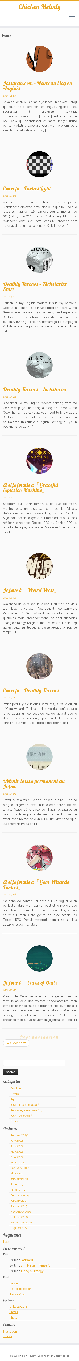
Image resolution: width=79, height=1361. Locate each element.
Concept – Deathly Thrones (31, 690)
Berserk (14, 1283)
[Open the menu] (72, 18)
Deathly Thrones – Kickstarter (35, 389)
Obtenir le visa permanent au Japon (34, 784)
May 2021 (17, 1173)
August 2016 (19, 1228)
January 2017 (19, 1206)
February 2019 (20, 1195)
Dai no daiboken (20, 1288)
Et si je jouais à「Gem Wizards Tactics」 (36, 884)
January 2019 (19, 1200)
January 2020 (19, 1178)
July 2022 (17, 1140)
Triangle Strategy (32, 1271)
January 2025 (19, 1135)
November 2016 (21, 1211)
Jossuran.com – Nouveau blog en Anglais (37, 86)
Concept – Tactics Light (27, 188)
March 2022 (18, 1162)
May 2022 (17, 1151)
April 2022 (17, 1157)
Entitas (13, 1312)
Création (16, 1088)
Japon (14, 1099)
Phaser (14, 1317)
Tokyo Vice (17, 1294)
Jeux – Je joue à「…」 (24, 1115)
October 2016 (19, 1217)
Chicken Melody (40, 6)
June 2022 (17, 1146)
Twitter (7, 1336)
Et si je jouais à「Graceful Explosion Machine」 (30, 487)
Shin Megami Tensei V (36, 1265)
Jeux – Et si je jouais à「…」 (27, 1104)
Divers (15, 1093)
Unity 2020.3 (18, 1306)
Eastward (27, 1260)
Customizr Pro (61, 1355)
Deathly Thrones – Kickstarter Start (35, 286)
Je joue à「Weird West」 (31, 590)
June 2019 (17, 1184)
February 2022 (20, 1168)
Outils (14, 1121)
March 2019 (18, 1189)
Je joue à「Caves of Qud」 (31, 982)
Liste (6, 1241)
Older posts (16, 1043)
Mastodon (10, 1331)
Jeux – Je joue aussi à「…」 (27, 1110)
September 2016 (21, 1222)
